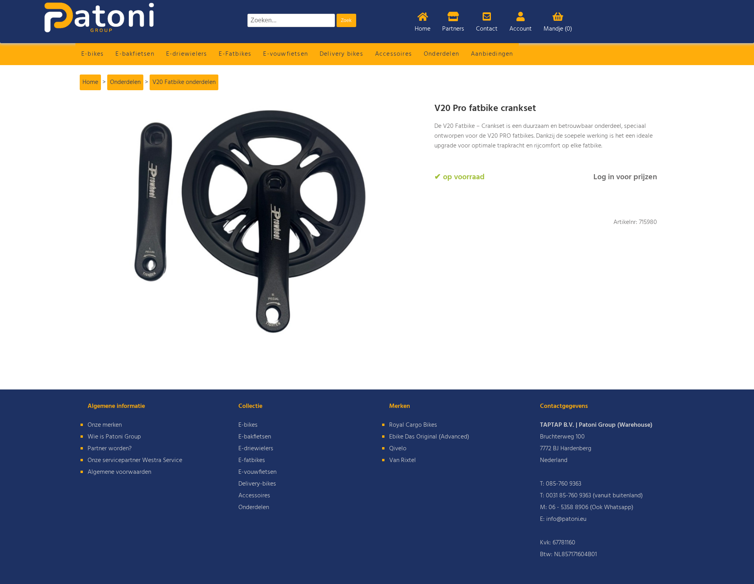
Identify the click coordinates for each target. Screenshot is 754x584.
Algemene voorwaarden (119, 472)
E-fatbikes (251, 460)
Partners (453, 29)
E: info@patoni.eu (563, 519)
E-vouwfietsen (285, 54)
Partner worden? (110, 449)
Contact (487, 29)
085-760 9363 (563, 484)
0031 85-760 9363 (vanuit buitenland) (594, 496)
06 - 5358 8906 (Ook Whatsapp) (591, 507)
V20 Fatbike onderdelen (184, 82)
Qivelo (397, 449)
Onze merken (105, 425)
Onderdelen (441, 54)
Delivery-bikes (257, 484)
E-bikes (92, 54)
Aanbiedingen (492, 54)
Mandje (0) (558, 29)
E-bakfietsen (134, 54)
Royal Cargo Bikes (413, 425)
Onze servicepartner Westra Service (135, 460)
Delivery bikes (341, 54)
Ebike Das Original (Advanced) (429, 437)
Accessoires (393, 54)
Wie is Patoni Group (114, 437)
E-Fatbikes (235, 54)
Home (422, 29)
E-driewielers (186, 54)
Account (520, 29)
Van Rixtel (402, 460)
